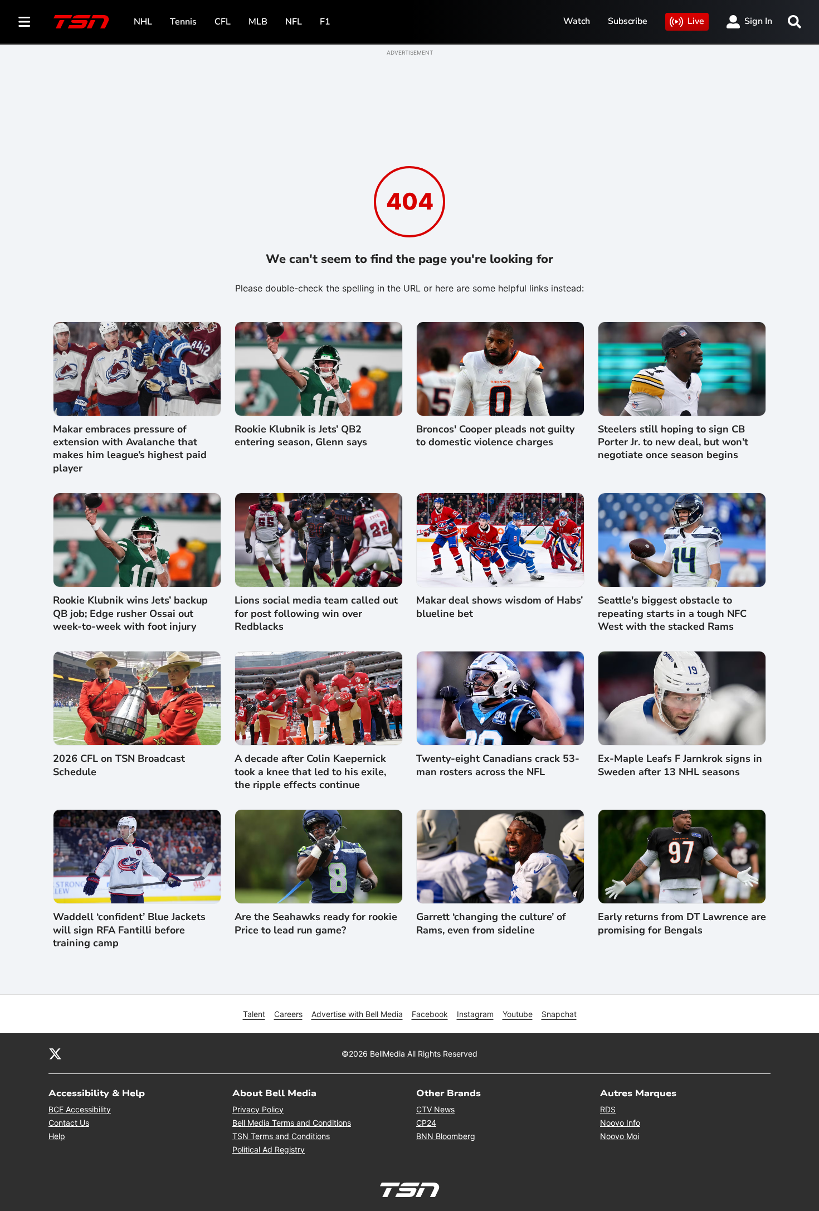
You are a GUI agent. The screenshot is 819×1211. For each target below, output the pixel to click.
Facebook (430, 1014)
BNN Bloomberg (445, 1136)
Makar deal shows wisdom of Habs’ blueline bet (499, 607)
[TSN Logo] (81, 21)
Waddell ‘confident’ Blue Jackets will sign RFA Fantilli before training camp (129, 930)
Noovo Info (620, 1122)
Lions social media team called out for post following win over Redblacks (316, 613)
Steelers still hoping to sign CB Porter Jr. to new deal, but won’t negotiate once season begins (673, 442)
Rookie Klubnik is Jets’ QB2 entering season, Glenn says (301, 436)
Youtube (518, 1014)
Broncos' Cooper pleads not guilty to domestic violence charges (495, 436)
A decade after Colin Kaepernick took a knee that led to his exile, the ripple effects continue (310, 771)
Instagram (475, 1014)
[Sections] (24, 22)
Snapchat (559, 1014)
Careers (288, 1014)
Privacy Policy (258, 1109)
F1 (325, 22)
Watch (576, 21)
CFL (222, 22)
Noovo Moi (619, 1136)
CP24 (426, 1122)
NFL (293, 22)
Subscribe (627, 21)
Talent (254, 1014)
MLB (257, 22)
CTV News (435, 1109)
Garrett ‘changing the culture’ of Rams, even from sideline (491, 923)
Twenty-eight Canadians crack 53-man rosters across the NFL (497, 765)
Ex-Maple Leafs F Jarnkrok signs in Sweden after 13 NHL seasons (680, 765)
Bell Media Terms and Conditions (291, 1122)
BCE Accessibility (79, 1109)
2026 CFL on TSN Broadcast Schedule (119, 765)
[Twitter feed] (55, 1053)
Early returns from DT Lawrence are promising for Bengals (682, 923)
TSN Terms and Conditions (281, 1136)
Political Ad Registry (268, 1149)
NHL (143, 22)
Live (696, 21)
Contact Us (68, 1122)
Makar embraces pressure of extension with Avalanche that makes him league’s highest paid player (130, 449)
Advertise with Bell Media (357, 1014)
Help (56, 1136)
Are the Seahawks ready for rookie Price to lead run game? (316, 923)
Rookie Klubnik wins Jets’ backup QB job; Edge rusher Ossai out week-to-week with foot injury (130, 613)
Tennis (183, 22)
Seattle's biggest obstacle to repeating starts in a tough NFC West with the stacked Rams (672, 613)
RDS (608, 1109)
